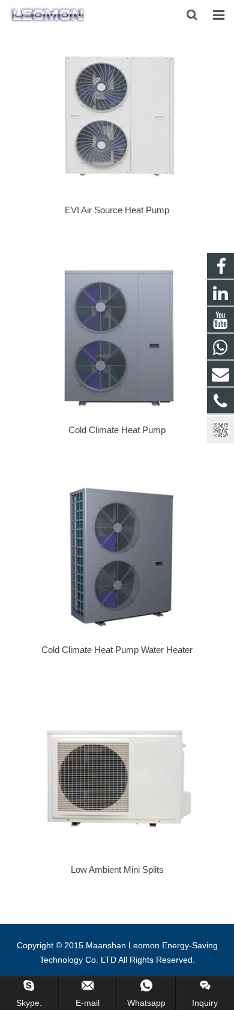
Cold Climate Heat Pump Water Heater (117, 650)
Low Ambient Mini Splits (117, 869)
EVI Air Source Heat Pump (117, 210)
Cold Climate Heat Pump (117, 430)
